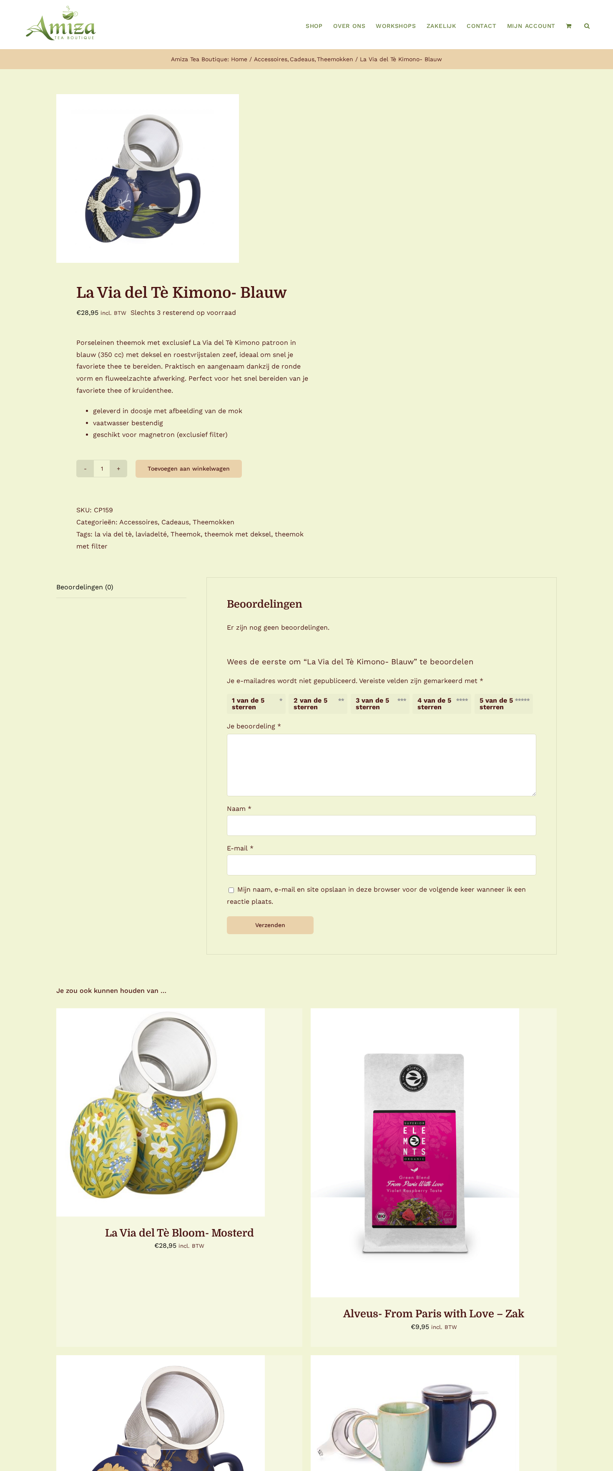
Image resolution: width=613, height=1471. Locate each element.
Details (220, 1113)
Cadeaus (175, 522)
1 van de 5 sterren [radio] (248, 703)
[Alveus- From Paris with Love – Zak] (415, 1152)
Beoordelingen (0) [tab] (84, 587)
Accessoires (138, 522)
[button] (587, 25)
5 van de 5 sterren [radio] (496, 703)
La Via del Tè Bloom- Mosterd (179, 1233)
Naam (239, 809)
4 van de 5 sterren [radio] (434, 703)
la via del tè (113, 534)
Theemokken (213, 522)
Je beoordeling (254, 726)
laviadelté (151, 534)
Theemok (186, 534)
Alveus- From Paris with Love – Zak (403, 1147)
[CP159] (176, 178)
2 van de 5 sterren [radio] (310, 703)
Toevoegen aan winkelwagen (189, 468)
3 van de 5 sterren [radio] (372, 703)
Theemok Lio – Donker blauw (403, 1432)
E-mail (240, 848)
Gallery (427, 1147)
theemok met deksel (237, 534)
